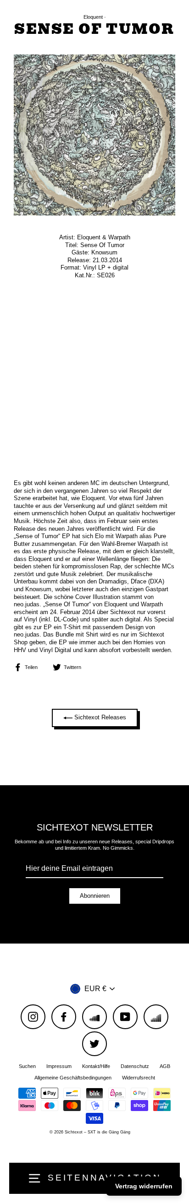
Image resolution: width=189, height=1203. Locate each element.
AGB (165, 1066)
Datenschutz (135, 1066)
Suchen (27, 1066)
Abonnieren (95, 895)
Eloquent (93, 17)
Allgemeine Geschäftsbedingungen (72, 1077)
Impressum (59, 1066)
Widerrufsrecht (138, 1077)
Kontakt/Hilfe (96, 1066)
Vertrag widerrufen (143, 1186)
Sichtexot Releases (99, 717)
